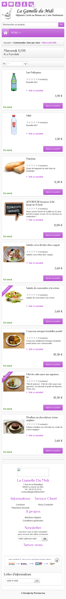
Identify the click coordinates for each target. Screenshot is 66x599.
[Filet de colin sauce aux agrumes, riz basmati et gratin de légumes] (13, 383)
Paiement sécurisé (20, 508)
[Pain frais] (13, 168)
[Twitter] (26, 550)
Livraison (20, 504)
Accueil (7, 43)
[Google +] (33, 550)
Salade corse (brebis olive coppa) (43, 245)
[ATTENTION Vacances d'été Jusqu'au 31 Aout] (13, 211)
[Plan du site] (17, 4)
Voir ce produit (36, 90)
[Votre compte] (24, 4)
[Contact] (11, 4)
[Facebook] (20, 550)
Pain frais (31, 158)
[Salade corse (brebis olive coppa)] (13, 254)
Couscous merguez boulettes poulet (44, 331)
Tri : (4, 63)
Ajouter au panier (53, 106)
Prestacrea (39, 593)
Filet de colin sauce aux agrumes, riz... (42, 376)
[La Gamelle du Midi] (33, 14)
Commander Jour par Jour (26, 43)
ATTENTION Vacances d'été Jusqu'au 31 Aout (40, 203)
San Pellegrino (33, 72)
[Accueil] (4, 4)
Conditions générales (33, 520)
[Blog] (45, 550)
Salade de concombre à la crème (42, 288)
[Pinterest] (39, 550)
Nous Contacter (45, 504)
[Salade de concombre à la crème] (13, 297)
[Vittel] (13, 124)
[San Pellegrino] (13, 81)
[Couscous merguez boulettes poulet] (13, 340)
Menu (14, 32)
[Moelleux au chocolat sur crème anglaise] (13, 426)
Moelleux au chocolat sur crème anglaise (42, 419)
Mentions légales (33, 517)
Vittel (28, 115)
